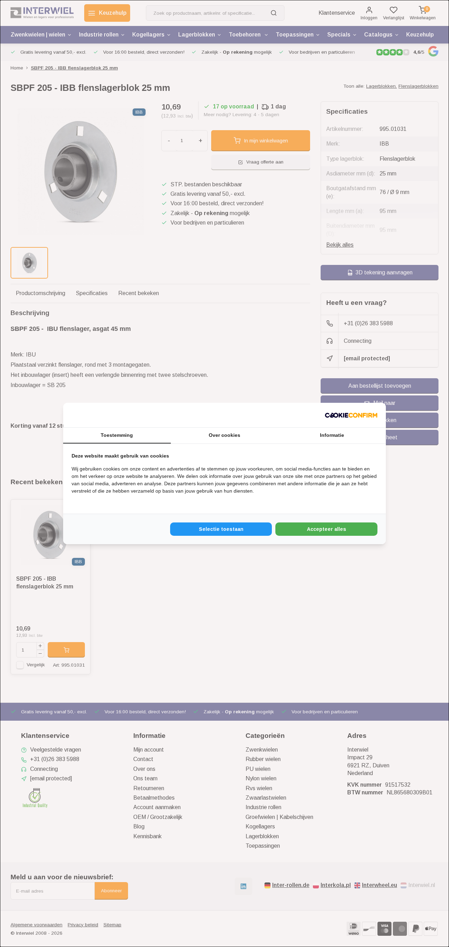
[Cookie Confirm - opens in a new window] (351, 415)
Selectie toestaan (221, 529)
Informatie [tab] (332, 435)
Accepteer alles (326, 529)
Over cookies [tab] (224, 435)
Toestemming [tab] (117, 435)
